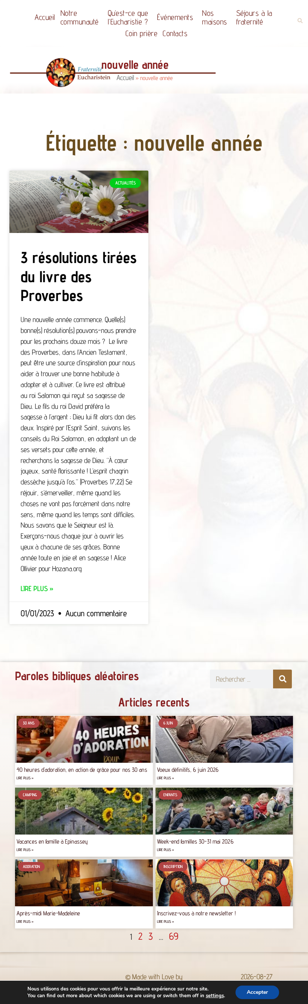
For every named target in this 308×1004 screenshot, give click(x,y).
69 (173, 936)
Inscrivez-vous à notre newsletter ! (196, 913)
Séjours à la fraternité (254, 17)
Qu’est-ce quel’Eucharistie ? (128, 17)
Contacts (175, 33)
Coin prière (141, 33)
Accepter (257, 992)
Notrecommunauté (79, 17)
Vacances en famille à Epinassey (52, 841)
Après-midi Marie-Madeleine (48, 913)
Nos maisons (214, 17)
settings (215, 995)
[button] (300, 21)
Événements (175, 17)
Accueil (45, 17)
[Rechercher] (282, 679)
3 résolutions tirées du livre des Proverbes (79, 276)
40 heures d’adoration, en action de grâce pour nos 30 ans (82, 769)
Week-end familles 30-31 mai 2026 (195, 841)
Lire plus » (37, 588)
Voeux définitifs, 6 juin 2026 (188, 769)
